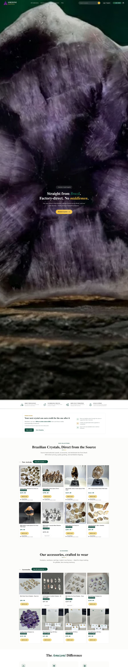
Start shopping (39, 430)
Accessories (44, 3)
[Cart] (123, 3)
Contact (57, 3)
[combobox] (88, 3)
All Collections (35, 3)
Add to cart (24, 496)
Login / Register (107, 3)
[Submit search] (99, 3)
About (51, 3)
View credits (29, 430)
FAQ (62, 3)
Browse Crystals (63, 212)
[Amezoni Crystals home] (10, 3)
